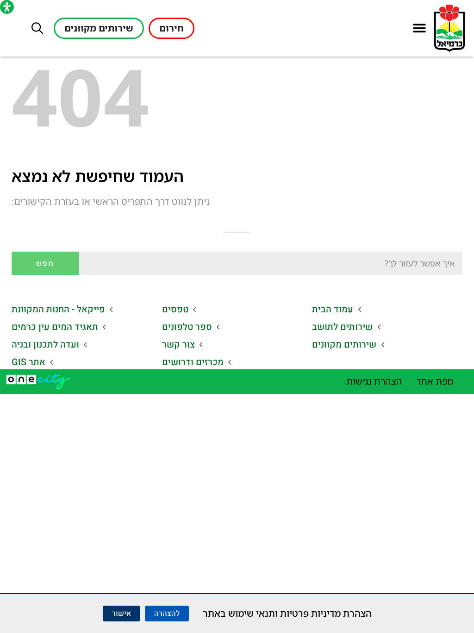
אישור (121, 613)
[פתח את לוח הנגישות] (7, 7)
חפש (45, 263)
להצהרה (167, 613)
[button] (419, 28)
